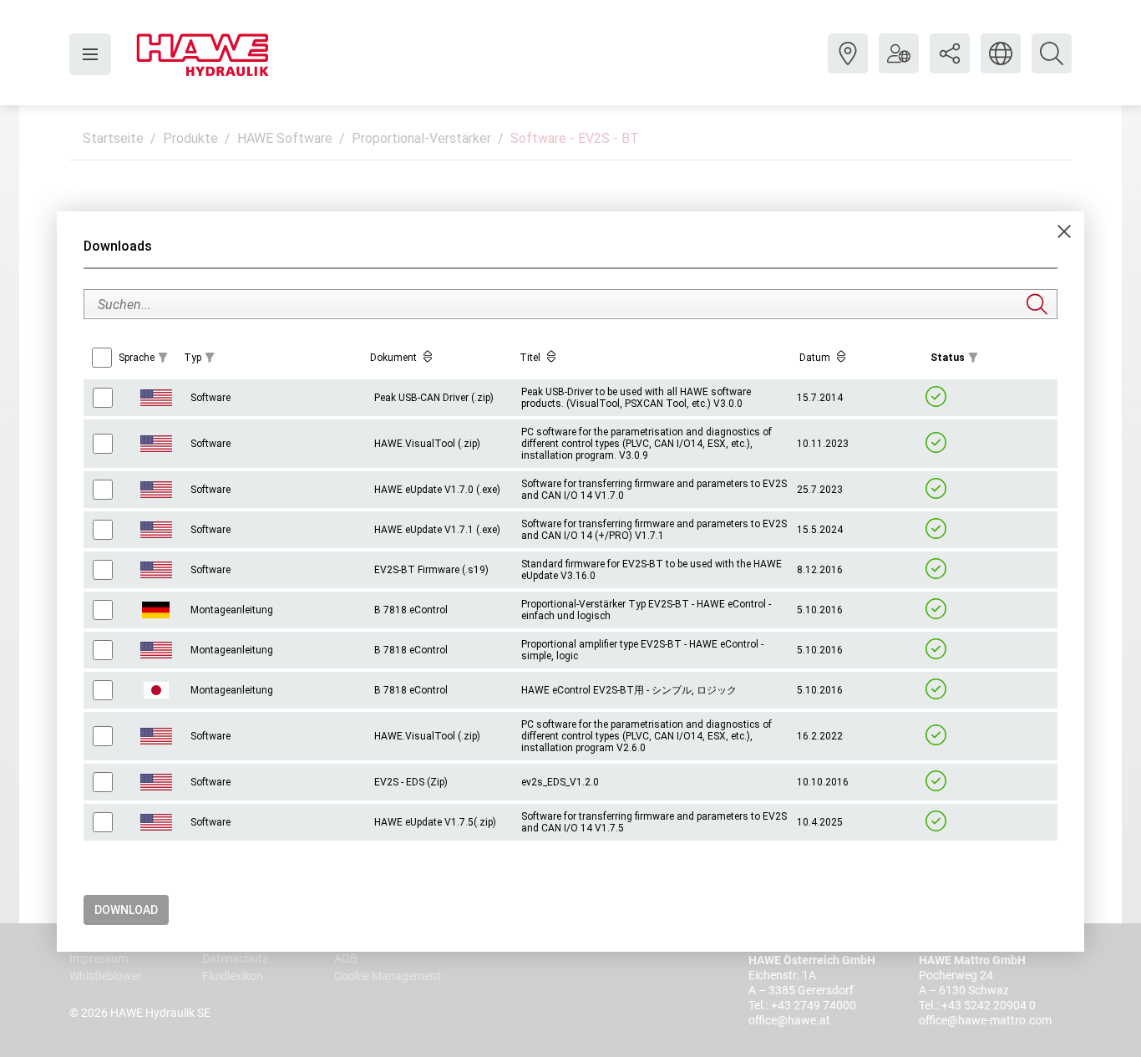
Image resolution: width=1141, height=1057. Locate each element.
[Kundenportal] (899, 66)
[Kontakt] (848, 66)
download (126, 910)
